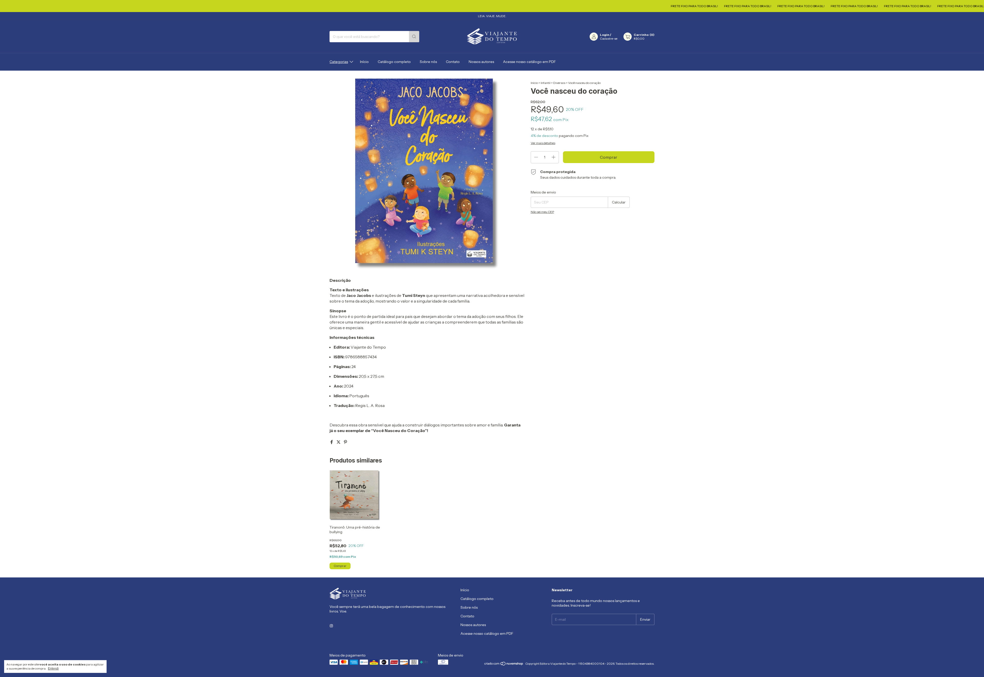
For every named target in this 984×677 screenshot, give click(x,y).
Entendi (53, 668)
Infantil (545, 83)
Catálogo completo (394, 61)
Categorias (339, 61)
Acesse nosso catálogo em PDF (529, 61)
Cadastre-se (608, 38)
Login (604, 35)
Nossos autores (481, 61)
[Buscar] (414, 36)
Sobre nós (428, 61)
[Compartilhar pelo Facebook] (332, 442)
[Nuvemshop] (504, 665)
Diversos (559, 83)
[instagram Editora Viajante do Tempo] (331, 626)
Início (364, 61)
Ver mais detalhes (543, 143)
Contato (453, 61)
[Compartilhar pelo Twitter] (338, 442)
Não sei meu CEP (542, 212)
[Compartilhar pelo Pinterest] (345, 442)
